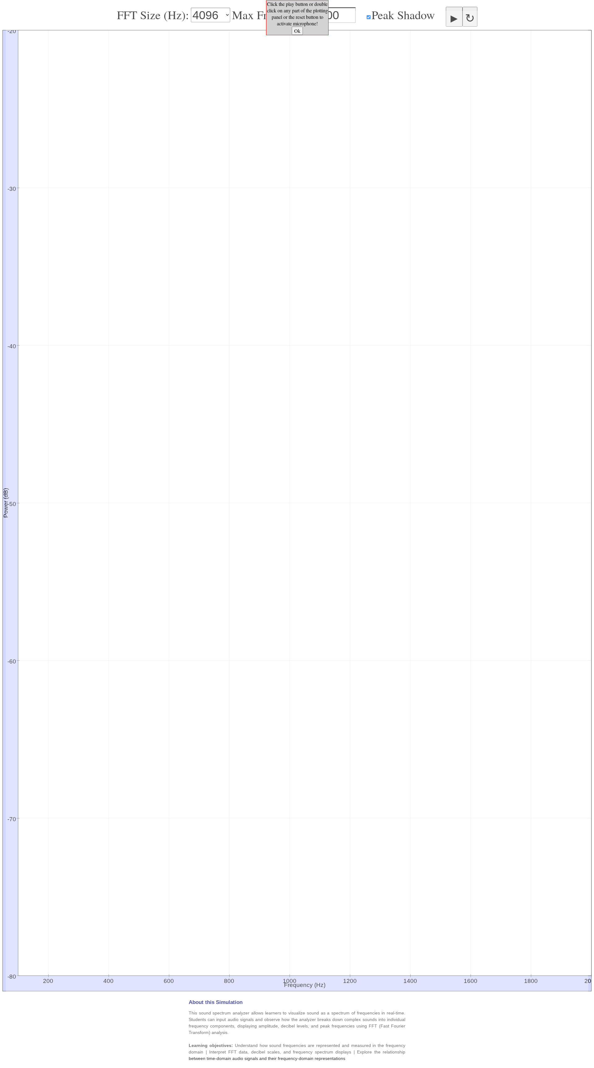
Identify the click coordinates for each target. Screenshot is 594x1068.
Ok (297, 31)
